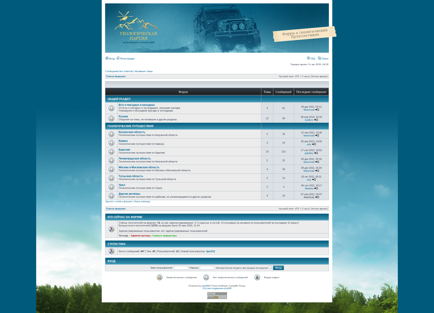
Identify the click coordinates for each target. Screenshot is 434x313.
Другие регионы (129, 193)
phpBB (205, 286)
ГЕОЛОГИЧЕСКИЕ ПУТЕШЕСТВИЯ (130, 126)
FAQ (312, 58)
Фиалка (309, 188)
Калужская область (132, 132)
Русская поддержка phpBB (217, 288)
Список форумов (115, 76)
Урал (122, 185)
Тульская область (131, 176)
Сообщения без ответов (119, 71)
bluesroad (309, 109)
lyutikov (309, 120)
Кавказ (123, 140)
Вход (111, 58)
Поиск (324, 58)
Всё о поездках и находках (137, 105)
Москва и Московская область (139, 167)
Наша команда (142, 201)
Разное (123, 116)
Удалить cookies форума (118, 201)
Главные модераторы (164, 235)
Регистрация (126, 58)
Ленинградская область (135, 158)
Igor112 (210, 251)
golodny (309, 153)
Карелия (124, 149)
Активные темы (144, 71)
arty (309, 144)
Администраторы (141, 235)
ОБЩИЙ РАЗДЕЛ (119, 99)
